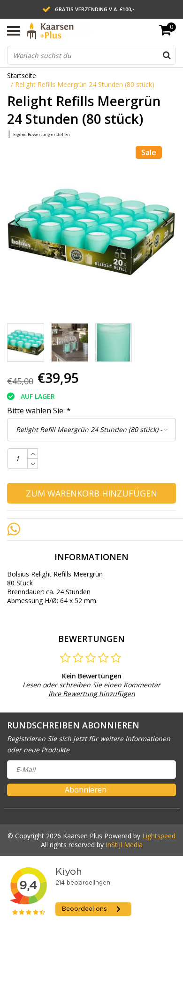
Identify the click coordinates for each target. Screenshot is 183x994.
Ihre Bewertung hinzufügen (91, 693)
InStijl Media (124, 844)
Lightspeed (158, 835)
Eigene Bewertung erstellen (41, 134)
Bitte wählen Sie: (39, 410)
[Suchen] (166, 55)
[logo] (74, 30)
